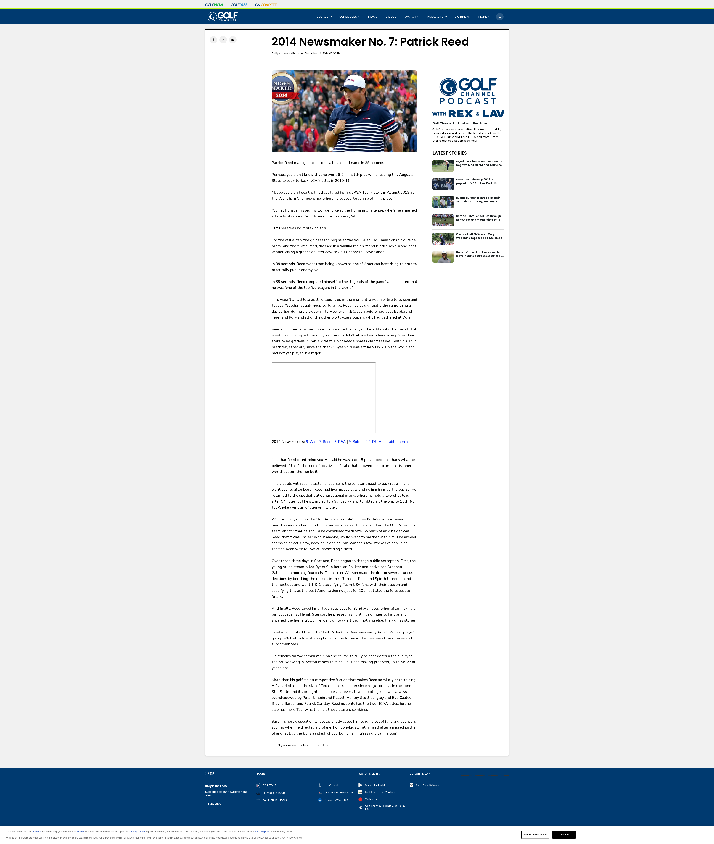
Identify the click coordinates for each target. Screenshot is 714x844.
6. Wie (311, 441)
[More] (500, 16)
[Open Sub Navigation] (331, 17)
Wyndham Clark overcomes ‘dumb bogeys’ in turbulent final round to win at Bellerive (479, 163)
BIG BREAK (462, 17)
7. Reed (325, 441)
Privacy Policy (137, 831)
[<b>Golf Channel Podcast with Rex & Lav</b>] (468, 98)
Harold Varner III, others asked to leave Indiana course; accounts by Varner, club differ (479, 254)
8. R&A (340, 441)
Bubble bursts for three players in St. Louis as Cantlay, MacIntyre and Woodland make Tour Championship (479, 200)
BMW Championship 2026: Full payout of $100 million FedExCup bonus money (477, 181)
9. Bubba (356, 441)
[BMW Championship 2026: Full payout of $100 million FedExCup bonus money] (443, 184)
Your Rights (262, 831)
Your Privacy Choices (535, 834)
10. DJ (371, 441)
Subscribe (214, 804)
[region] (357, 835)
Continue (564, 834)
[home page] (223, 17)
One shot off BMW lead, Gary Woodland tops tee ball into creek (479, 236)
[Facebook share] (213, 39)
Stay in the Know (216, 786)
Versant (36, 831)
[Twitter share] (223, 39)
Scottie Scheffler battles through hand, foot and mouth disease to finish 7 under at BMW (478, 218)
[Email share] (233, 39)
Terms (80, 831)
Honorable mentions (396, 441)
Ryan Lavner (282, 53)
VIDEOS (390, 17)
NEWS (372, 17)
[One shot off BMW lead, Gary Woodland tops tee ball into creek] (443, 239)
